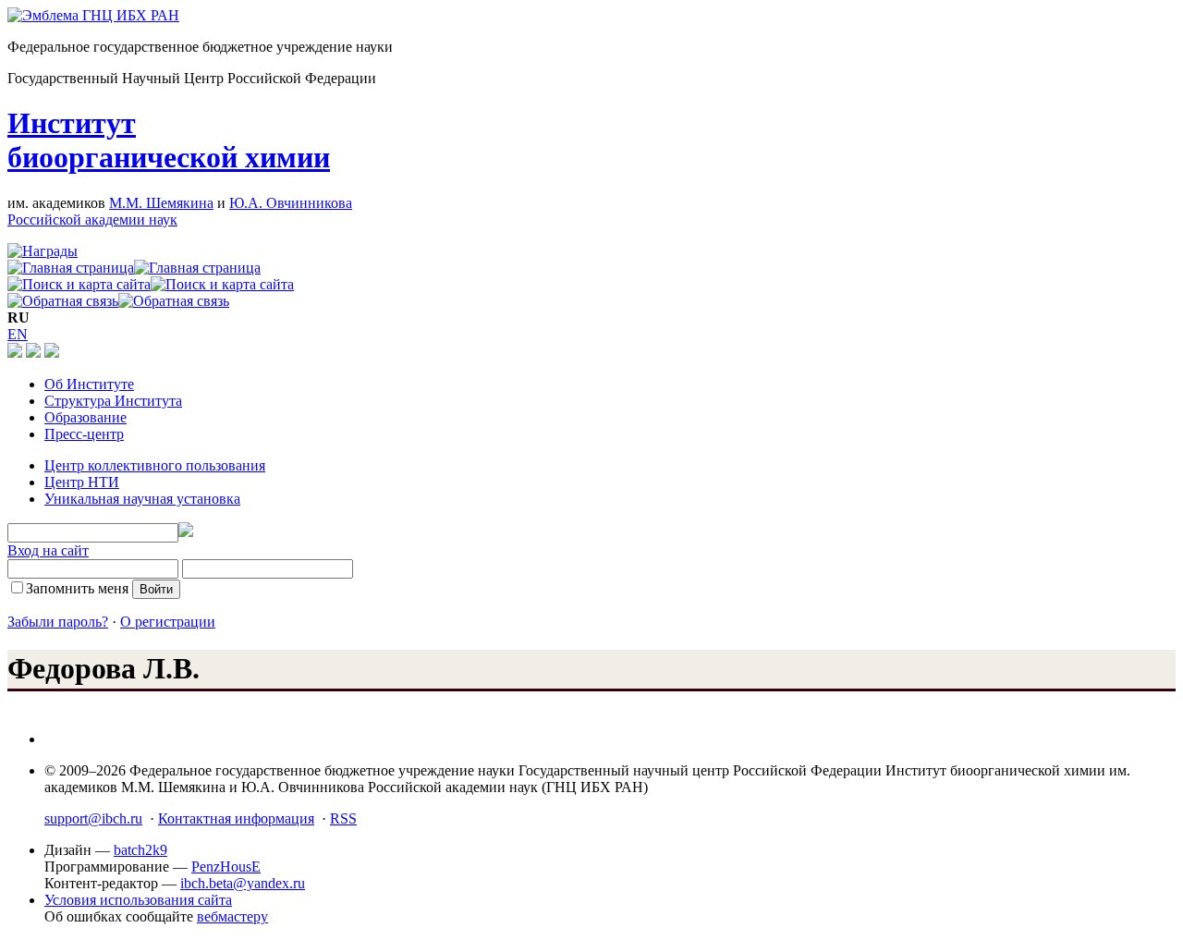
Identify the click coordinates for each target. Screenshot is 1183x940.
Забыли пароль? (57, 621)
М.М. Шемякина (161, 203)
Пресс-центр (84, 434)
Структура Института (113, 401)
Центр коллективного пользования (154, 465)
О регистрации (167, 621)
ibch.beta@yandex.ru (242, 883)
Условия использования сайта (138, 900)
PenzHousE (226, 866)
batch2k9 (140, 850)
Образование (85, 417)
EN (17, 334)
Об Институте (89, 384)
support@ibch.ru (93, 818)
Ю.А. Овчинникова (290, 203)
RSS (343, 818)
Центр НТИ (81, 482)
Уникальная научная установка (142, 499)
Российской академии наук (92, 219)
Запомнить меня (77, 588)
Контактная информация (236, 818)
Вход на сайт (48, 550)
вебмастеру (232, 916)
